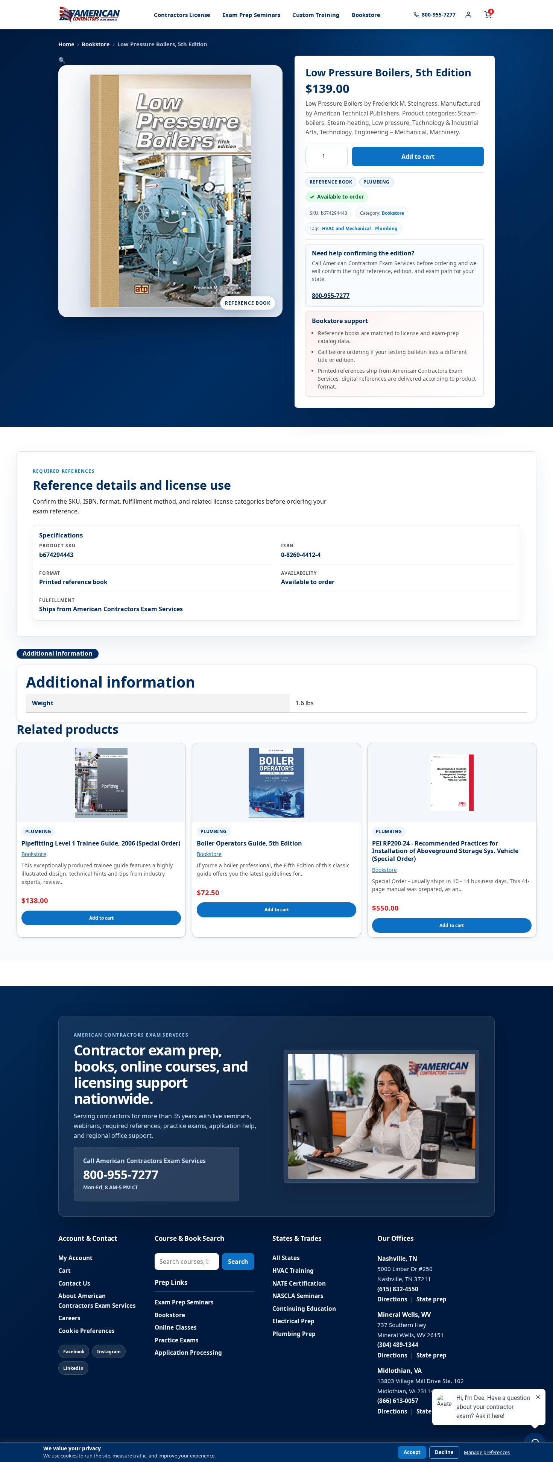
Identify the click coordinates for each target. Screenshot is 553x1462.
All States (286, 1258)
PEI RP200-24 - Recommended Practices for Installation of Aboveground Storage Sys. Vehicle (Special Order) (445, 851)
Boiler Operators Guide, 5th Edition (249, 843)
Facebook (73, 1351)
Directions (392, 1299)
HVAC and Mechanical (346, 228)
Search (238, 1261)
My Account (75, 1258)
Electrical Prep (293, 1321)
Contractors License (182, 14)
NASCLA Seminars (298, 1296)
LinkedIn (73, 1368)
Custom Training (316, 14)
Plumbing (386, 228)
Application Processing (188, 1353)
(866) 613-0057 (397, 1401)
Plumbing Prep (294, 1334)
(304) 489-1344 (397, 1345)
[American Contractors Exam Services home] (89, 15)
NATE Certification (299, 1283)
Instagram (109, 1351)
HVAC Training (293, 1271)
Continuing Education (304, 1309)
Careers (69, 1318)
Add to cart (417, 156)
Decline (444, 1452)
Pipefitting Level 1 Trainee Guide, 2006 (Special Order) (100, 843)
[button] (62, 60)
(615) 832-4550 (397, 1289)
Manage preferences (487, 1452)
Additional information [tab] (58, 653)
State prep (431, 1299)
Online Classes (176, 1327)
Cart (64, 1271)
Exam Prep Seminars (251, 14)
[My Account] (468, 14)
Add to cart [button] (101, 918)
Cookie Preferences (86, 1331)
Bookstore (366, 14)
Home (66, 44)
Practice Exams (177, 1340)
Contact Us (74, 1283)
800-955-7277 (330, 295)
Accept (412, 1452)
